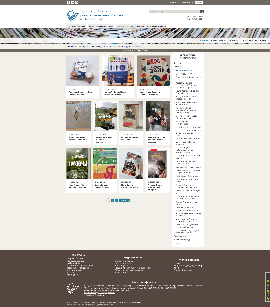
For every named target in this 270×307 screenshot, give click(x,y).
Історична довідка (75, 258)
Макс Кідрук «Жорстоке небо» (187, 180)
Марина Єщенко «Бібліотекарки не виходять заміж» (184, 149)
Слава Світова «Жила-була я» (188, 191)
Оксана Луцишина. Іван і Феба (187, 203)
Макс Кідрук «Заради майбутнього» (185, 162)
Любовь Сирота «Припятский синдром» (187, 186)
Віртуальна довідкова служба (101, 26)
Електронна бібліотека (156, 26)
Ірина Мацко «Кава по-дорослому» (186, 103)
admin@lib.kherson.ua (120, 290)
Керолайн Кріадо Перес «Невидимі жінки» (187, 226)
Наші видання (121, 265)
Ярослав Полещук (93, 305)
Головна (70, 46)
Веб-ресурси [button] (250, 41)
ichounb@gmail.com (100, 290)
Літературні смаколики (130, 46)
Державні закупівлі (183, 270)
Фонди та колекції (75, 270)
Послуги (70, 272)
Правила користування (77, 268)
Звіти (176, 268)
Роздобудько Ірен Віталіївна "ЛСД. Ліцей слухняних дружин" (186, 85)
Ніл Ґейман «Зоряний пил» (188, 127)
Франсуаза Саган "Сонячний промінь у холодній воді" (186, 110)
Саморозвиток (180, 236)
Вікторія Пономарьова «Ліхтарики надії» (186, 117)
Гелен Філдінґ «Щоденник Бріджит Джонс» (188, 171)
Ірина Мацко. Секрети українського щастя (186, 220)
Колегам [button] (234, 41)
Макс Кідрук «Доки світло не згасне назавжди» (188, 197)
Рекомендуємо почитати (104, 46)
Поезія (176, 243)
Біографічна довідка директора (189, 265)
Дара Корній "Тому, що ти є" (188, 78)
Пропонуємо (83, 46)
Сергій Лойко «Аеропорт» (188, 138)
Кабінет (199, 2)
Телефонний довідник (94, 295)
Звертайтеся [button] (187, 2)
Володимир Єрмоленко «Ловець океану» (187, 97)
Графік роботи (73, 263)
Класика (177, 66)
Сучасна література (182, 70)
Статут (177, 263)
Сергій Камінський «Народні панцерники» (187, 209)
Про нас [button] (263, 41)
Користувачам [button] (218, 41)
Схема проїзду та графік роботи (99, 292)
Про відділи (72, 274)
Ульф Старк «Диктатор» (187, 176)
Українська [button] (173, 2)
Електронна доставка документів (130, 26)
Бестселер (178, 63)
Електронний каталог (76, 26)
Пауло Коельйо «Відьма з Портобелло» (187, 92)
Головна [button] (202, 41)
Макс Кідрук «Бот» (184, 74)
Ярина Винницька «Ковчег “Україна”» (188, 214)
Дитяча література (182, 239)
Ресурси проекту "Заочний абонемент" (133, 268)
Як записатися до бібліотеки (79, 265)
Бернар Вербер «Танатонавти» (183, 122)
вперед (123, 200)
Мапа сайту (120, 272)
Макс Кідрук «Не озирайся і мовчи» (188, 156)
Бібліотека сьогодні (75, 261)
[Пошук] (202, 11)
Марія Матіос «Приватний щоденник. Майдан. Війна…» (188, 132)
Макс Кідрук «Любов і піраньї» (186, 143)
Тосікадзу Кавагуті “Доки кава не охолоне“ (187, 231)
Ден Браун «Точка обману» (188, 167)
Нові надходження (123, 263)
